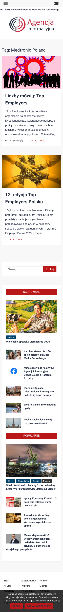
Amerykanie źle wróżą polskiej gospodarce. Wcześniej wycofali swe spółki (37, 520)
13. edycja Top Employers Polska (24, 198)
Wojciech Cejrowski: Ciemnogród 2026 (28, 342)
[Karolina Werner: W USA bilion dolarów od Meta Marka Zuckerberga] (13, 354)
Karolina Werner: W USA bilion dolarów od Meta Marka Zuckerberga (37, 354)
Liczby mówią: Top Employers (24, 99)
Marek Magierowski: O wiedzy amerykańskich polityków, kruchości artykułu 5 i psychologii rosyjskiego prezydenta (28, 542)
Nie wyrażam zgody (39, 605)
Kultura (11, 337)
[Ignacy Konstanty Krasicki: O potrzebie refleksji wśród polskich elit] (13, 501)
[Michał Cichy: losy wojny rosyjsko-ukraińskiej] (13, 422)
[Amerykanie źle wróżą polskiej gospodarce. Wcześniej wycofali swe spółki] (13, 518)
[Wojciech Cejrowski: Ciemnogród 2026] (31, 316)
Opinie (36, 481)
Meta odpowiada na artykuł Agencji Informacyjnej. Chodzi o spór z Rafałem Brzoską (39, 373)
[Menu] (5, 3)
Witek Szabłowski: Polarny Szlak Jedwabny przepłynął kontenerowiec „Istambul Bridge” (31, 487)
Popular (46, 481)
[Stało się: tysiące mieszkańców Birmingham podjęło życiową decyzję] (13, 391)
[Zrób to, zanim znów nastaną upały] (13, 407)
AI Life (7, 585)
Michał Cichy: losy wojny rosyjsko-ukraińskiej (38, 421)
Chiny (10, 481)
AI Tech (43, 580)
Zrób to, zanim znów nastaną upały (40, 406)
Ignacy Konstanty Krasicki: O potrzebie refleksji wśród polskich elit (40, 502)
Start (6, 580)
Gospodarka (23, 481)
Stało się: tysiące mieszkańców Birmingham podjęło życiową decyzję (39, 391)
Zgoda (16, 605)
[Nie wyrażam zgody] (58, 601)
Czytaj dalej (37, 141)
